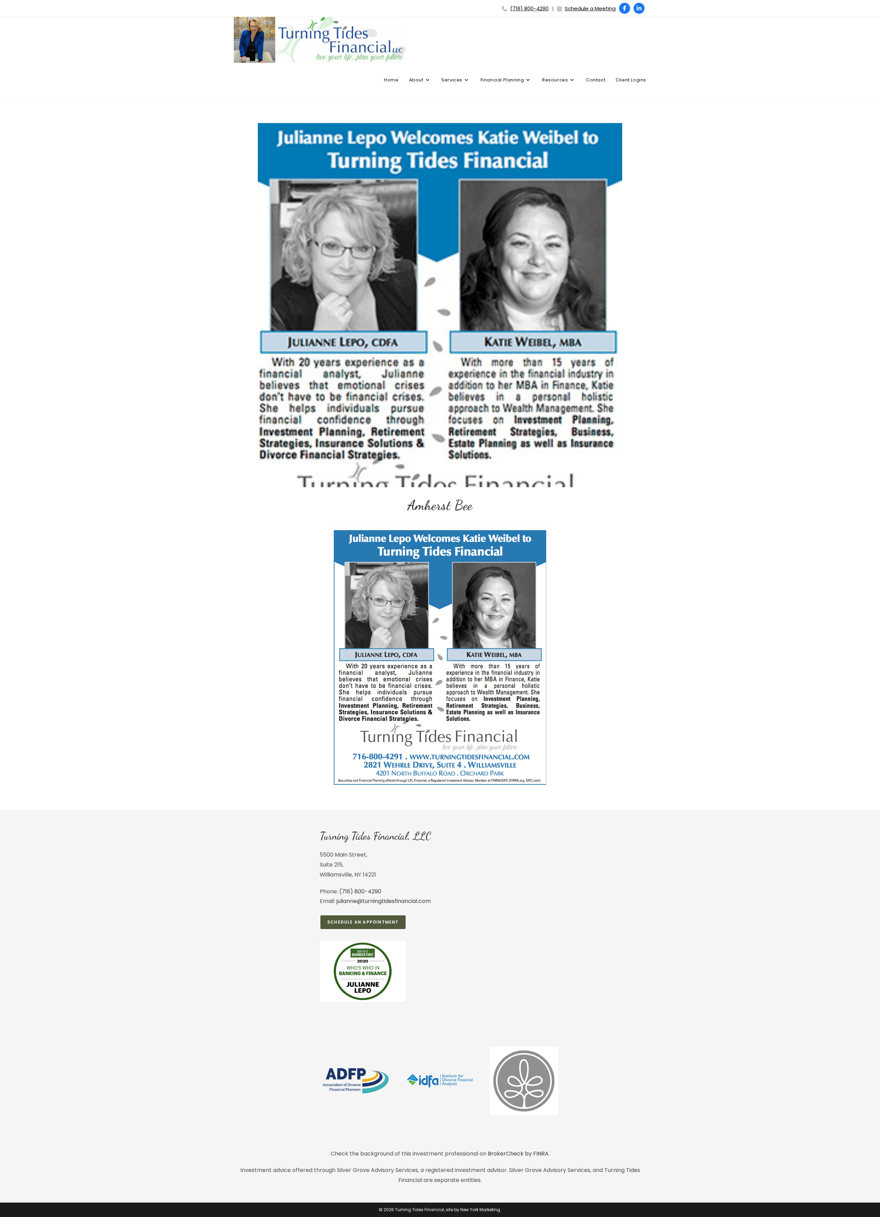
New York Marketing (480, 1210)
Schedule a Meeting (590, 8)
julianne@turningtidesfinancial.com (384, 901)
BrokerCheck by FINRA (518, 1154)
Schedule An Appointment (363, 922)
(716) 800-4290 (529, 8)
